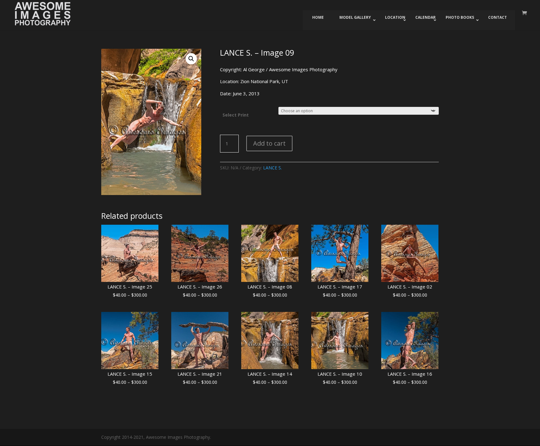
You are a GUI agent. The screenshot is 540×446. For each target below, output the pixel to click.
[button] (191, 58)
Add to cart (269, 143)
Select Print (235, 115)
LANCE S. (272, 168)
